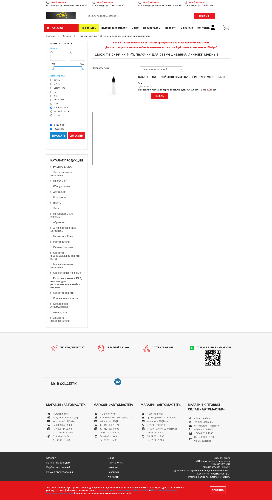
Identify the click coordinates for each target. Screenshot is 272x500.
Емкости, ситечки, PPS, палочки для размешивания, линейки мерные (66, 283)
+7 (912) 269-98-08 (109, 429)
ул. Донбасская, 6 (203, 422)
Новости (170, 27)
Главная (50, 36)
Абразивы (59, 222)
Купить (159, 95)
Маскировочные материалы (61, 266)
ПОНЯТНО (218, 490)
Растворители (61, 241)
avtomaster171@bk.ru (111, 421)
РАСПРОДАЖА (62, 166)
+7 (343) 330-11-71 (150, 2)
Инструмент (60, 180)
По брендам (88, 27)
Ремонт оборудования (59, 472)
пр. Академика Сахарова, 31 (161, 417)
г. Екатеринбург (61, 413)
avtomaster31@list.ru (158, 421)
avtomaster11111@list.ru (207, 425)
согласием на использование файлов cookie (122, 490)
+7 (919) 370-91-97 (156, 429)
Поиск (204, 15)
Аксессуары (60, 312)
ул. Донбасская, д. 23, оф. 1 (67, 417)
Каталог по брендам (58, 462)
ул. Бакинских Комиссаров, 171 (116, 417)
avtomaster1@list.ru (220, 477)
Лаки (56, 208)
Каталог (57, 27)
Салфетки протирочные (67, 272)
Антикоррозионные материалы (63, 229)
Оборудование (62, 186)
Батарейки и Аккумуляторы (59, 305)
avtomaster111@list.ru (64, 421)
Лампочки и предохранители (60, 319)
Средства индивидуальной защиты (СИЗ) (65, 255)
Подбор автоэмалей (114, 27)
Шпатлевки (59, 197)
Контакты (203, 27)
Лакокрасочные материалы (61, 174)
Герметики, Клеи (63, 236)
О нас (135, 27)
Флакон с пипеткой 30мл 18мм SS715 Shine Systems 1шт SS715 (181, 77)
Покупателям (152, 27)
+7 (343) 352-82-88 (104, 2)
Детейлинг (59, 191)
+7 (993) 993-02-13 (156, 425)
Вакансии (187, 27)
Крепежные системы (65, 298)
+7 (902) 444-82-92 (62, 429)
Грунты (57, 202)
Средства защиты (63, 292)
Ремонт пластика (63, 247)
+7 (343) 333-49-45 (196, 2)
